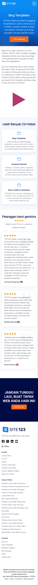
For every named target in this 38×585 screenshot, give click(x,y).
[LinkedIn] (12, 441)
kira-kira (5, 542)
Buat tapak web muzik (10, 499)
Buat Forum (6, 517)
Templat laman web (9, 468)
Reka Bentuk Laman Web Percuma (14, 532)
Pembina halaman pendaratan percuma (15, 486)
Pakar (4, 554)
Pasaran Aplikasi (10, 471)
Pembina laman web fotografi (12, 493)
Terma (6, 579)
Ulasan (4, 462)
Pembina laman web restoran (12, 523)
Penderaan (18, 579)
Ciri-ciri (4, 459)
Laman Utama (6, 456)
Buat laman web (19, 407)
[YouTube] (16, 441)
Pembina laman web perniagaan (13, 489)
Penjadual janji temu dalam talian (13, 526)
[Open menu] (34, 3)
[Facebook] (3, 441)
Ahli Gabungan (6, 551)
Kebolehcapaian (29, 579)
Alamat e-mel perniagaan (10, 514)
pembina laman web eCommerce (14, 483)
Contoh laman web (8, 465)
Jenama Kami (6, 557)
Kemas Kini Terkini (8, 474)
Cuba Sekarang (19, 39)
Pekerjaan (8, 548)
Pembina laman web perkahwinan (14, 502)
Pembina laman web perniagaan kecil (15, 508)
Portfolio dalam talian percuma (12, 505)
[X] (8, 441)
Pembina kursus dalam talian (12, 520)
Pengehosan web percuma (11, 529)
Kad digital (5, 511)
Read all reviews (19, 227)
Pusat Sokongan (7, 545)
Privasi (12, 579)
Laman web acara (8, 496)
